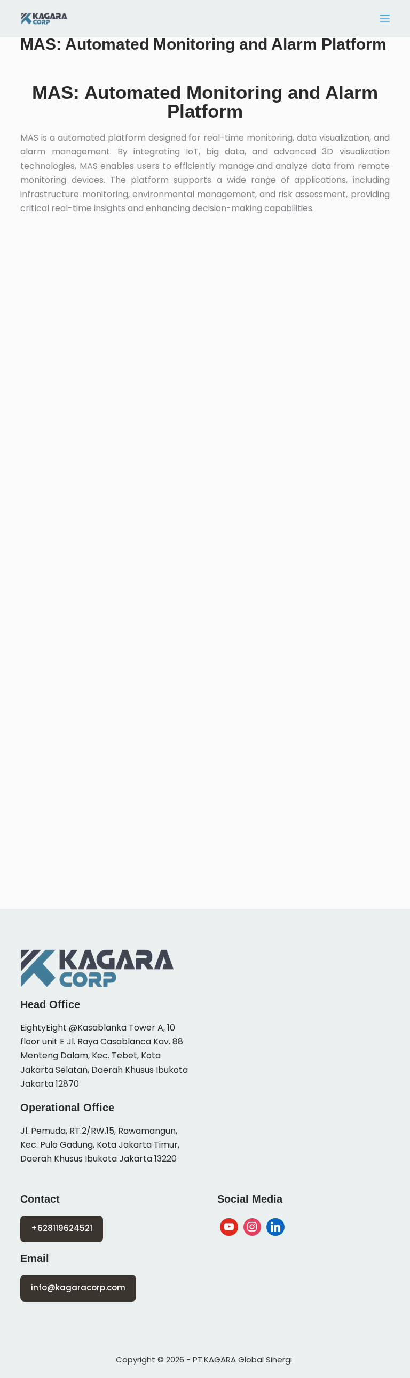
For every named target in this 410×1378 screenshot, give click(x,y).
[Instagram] (252, 1227)
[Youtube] (229, 1227)
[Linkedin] (275, 1227)
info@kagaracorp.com (78, 1287)
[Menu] (385, 19)
